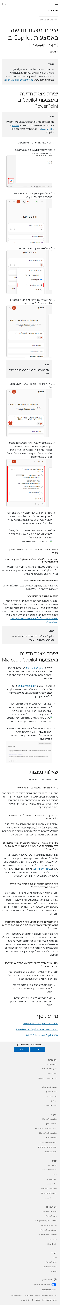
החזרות (54, 1101)
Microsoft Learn (51, 1216)
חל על (53, 51)
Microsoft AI (52, 1165)
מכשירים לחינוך (51, 1124)
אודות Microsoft (51, 1262)
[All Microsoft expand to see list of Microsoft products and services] (56, 3)
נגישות (37, 1300)
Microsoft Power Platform (48, 1234)
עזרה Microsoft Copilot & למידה (42, 1035)
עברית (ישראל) (47, 1280)
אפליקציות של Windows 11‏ (47, 1078)
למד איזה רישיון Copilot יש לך (19, 79)
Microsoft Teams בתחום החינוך (46, 1128)
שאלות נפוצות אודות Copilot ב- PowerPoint (37, 1029)
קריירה (54, 1257)
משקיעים (54, 1271)
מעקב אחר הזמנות (50, 1105)
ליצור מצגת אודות (27, 685)
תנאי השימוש (28, 1295)
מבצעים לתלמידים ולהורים (47, 1147)
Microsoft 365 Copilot (49, 1193)
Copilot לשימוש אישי (49, 1069)
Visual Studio (52, 1244)
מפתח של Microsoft (50, 1211)
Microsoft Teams (51, 1198)
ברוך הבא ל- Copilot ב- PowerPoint (40, 1023)
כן (38, 1049)
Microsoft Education (49, 1119)
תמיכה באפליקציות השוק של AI (46, 1220)
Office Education (51, 1138)
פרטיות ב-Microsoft (50, 1267)
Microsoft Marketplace (48, 1230)
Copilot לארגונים (51, 1064)
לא (21, 1049)
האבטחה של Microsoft (49, 1170)
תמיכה (54, 10)
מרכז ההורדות (52, 1096)
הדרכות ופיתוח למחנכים (48, 1142)
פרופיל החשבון (51, 1091)
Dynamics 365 (52, 1179)
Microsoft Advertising (49, 1188)
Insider (15, 125)
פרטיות (37, 1295)
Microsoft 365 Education (48, 1133)
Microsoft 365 (47, 128)
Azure (54, 1174)
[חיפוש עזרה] (49, 3)
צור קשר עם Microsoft (49, 1295)
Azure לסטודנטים (51, 1152)
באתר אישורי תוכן (42, 868)
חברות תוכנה (52, 1239)
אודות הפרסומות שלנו (49, 1300)
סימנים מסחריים (16, 1295)
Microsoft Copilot (35, 668)
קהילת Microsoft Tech (49, 1225)
